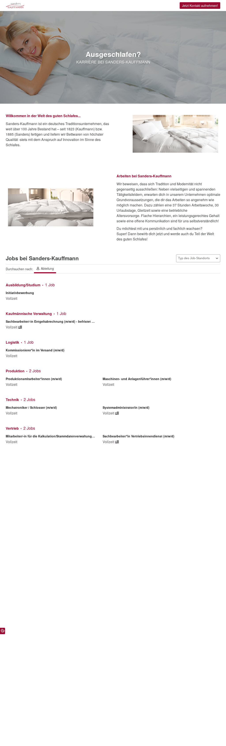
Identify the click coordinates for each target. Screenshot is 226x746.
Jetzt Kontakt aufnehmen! (200, 5)
